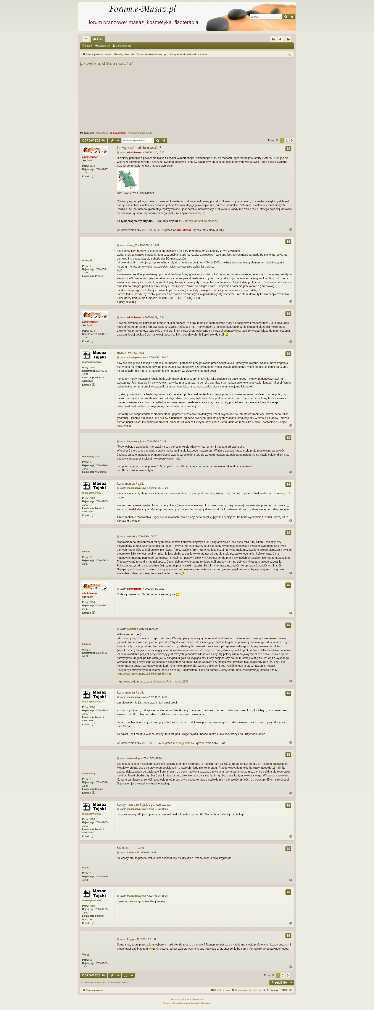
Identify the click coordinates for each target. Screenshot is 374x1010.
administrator (117, 133)
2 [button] (287, 140)
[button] (292, 140)
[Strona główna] (187, 17)
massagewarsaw (91, 362)
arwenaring (88, 773)
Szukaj (88, 45)
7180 (92, 367)
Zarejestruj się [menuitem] (289, 40)
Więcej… (87, 40)
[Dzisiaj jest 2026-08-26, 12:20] (290, 54)
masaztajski (102, 133)
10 (91, 557)
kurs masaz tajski (131, 483)
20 (91, 779)
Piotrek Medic (145, 133)
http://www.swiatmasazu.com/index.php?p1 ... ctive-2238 (152, 681)
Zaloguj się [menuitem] (281, 40)
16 (91, 462)
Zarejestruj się (123, 45)
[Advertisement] (210, 99)
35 (91, 266)
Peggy (85, 954)
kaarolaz (87, 644)
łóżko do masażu (130, 847)
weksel (86, 551)
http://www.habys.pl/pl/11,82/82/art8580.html (144, 673)
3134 (92, 166)
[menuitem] (273, 39)
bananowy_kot (90, 456)
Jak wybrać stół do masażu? (106, 63)
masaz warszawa (130, 352)
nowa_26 (87, 260)
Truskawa (131, 133)
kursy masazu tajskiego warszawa (144, 804)
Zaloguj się (104, 45)
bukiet (85, 867)
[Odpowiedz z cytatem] (288, 148)
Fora (100, 39)
